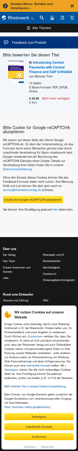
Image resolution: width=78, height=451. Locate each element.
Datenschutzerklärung (17, 169)
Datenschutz (47, 446)
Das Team (9, 261)
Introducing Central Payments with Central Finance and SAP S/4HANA (50, 67)
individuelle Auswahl (38, 365)
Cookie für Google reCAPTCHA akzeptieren (33, 199)
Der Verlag (9, 255)
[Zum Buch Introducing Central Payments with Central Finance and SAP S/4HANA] (13, 82)
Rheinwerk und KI (53, 255)
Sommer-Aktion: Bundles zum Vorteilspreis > (32, 6)
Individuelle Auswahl (39, 426)
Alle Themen (41, 28)
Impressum (30, 446)
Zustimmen (35, 336)
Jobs (6, 278)
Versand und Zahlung (15, 300)
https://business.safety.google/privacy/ (27, 407)
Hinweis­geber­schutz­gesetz (59, 280)
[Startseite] (18, 17)
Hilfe (45, 300)
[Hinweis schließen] (72, 6)
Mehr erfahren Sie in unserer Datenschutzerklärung (35, 386)
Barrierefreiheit (51, 261)
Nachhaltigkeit (51, 267)
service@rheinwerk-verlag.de (22, 190)
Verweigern (10, 369)
